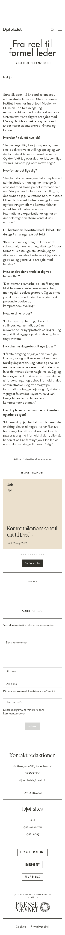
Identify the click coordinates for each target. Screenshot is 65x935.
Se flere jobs (32, 563)
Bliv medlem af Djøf (32, 852)
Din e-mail (12, 684)
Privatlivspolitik (40, 927)
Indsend (32, 726)
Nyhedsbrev (32, 864)
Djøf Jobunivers (32, 827)
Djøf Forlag (32, 834)
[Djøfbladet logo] (19, 30)
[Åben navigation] (60, 30)
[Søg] (52, 30)
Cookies (21, 927)
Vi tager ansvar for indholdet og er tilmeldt (32, 896)
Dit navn (11, 671)
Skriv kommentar (16, 642)
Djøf (32, 820)
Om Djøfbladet (33, 793)
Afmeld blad (32, 877)
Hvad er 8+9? (14, 702)
